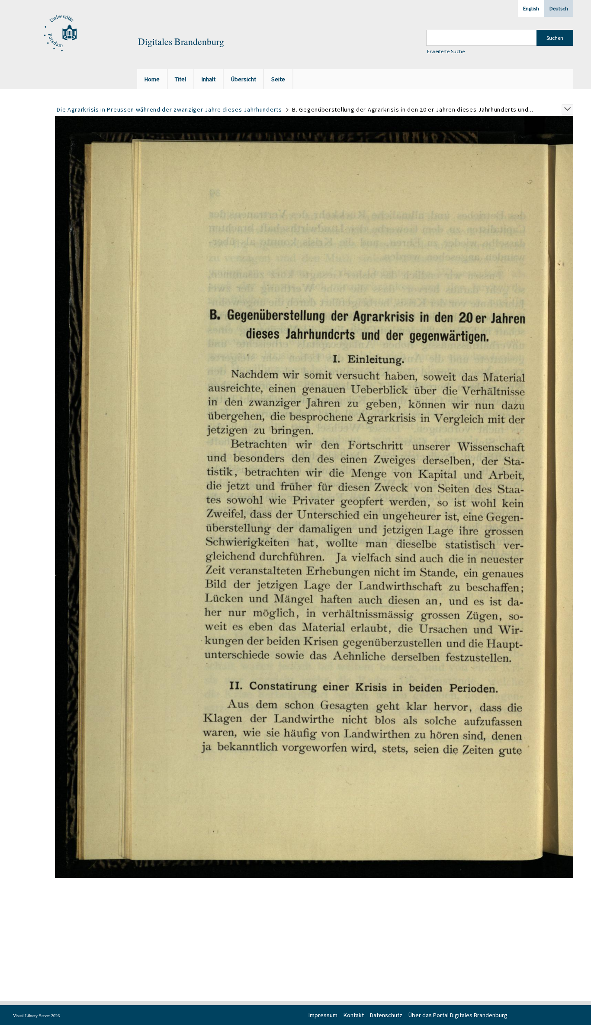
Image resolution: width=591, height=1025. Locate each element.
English (531, 8)
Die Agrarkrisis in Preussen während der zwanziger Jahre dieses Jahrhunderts (169, 109)
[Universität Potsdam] (59, 33)
